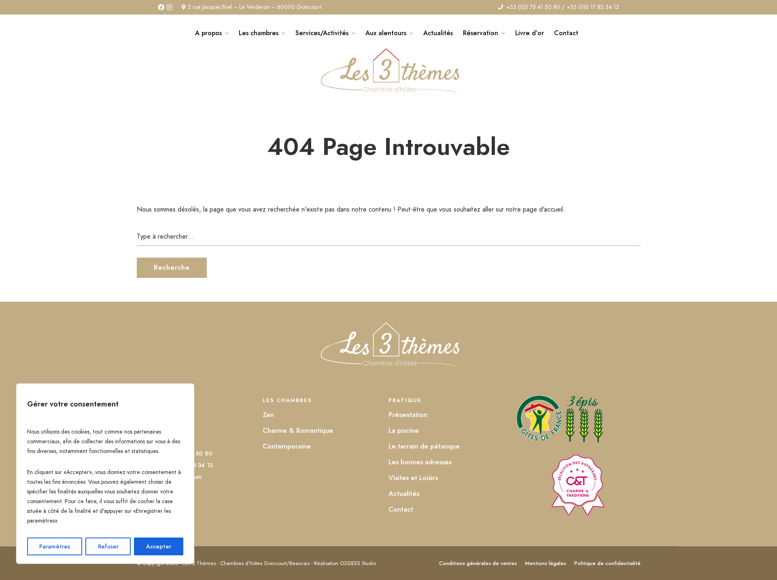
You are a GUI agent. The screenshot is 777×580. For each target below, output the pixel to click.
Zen (268, 414)
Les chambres (258, 33)
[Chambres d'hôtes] (577, 513)
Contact (566, 33)
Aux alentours (385, 33)
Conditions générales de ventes (478, 563)
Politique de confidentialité (607, 563)
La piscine (403, 430)
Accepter (158, 546)
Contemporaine (287, 446)
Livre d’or (529, 33)
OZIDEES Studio (358, 563)
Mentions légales (545, 563)
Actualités (438, 33)
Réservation (480, 33)
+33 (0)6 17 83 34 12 (593, 7)
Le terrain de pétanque (424, 446)
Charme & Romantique (298, 430)
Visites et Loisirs (413, 478)
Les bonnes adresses (420, 462)
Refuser (108, 546)
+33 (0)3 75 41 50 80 (533, 7)
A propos (208, 33)
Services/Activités (321, 33)
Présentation (407, 414)
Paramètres (54, 546)
